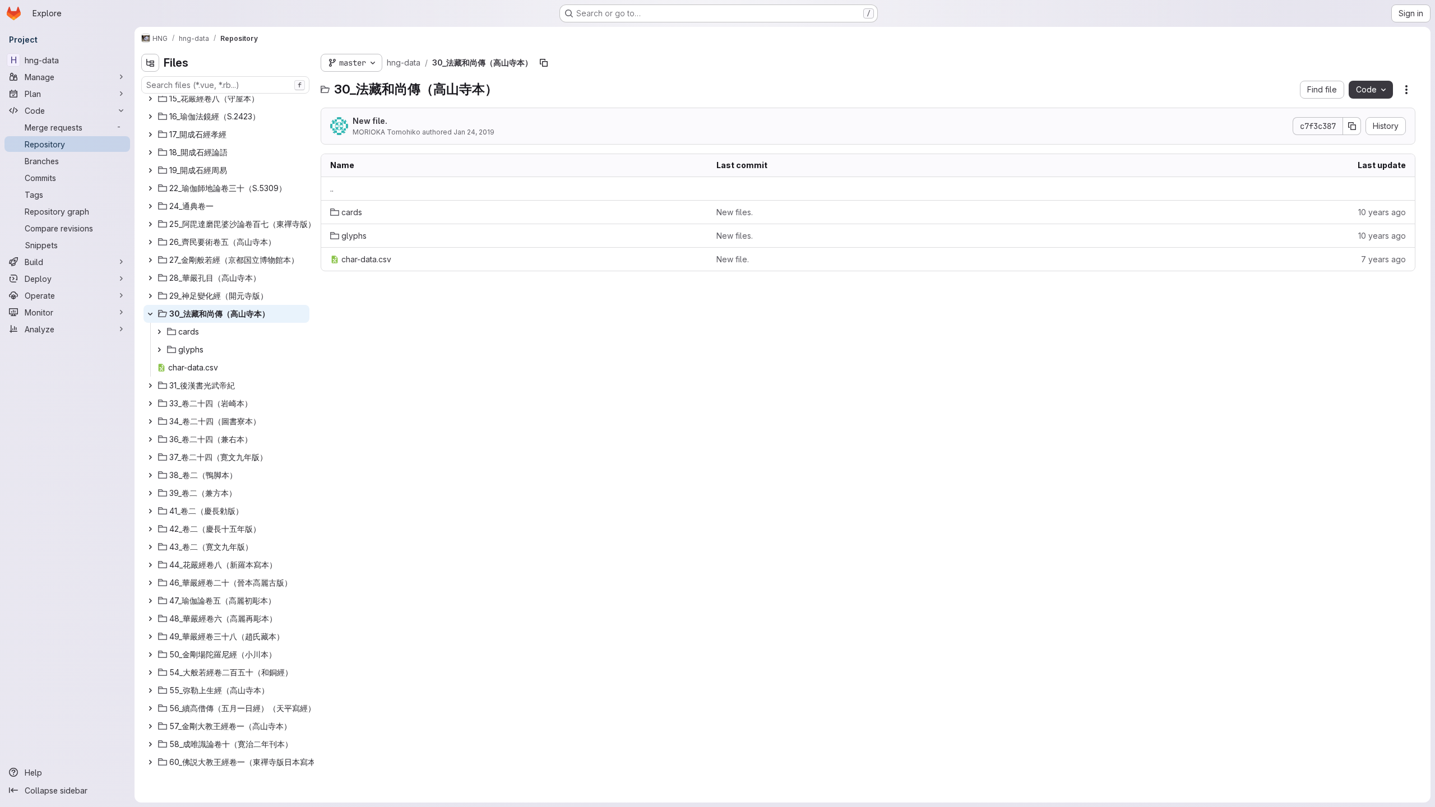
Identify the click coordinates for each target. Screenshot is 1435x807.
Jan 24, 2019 (473, 132)
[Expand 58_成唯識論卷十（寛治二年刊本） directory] (150, 744)
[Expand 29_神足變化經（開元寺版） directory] (150, 296)
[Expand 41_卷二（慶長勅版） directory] (150, 511)
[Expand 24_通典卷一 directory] (150, 206)
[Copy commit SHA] (1352, 126)
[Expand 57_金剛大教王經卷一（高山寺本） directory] (150, 726)
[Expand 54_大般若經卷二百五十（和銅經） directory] (150, 672)
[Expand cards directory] (159, 331)
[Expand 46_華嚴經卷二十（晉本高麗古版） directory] (150, 583)
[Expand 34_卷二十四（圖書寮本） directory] (150, 421)
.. (332, 188)
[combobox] (225, 85)
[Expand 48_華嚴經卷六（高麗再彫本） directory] (150, 618)
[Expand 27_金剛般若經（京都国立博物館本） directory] (150, 260)
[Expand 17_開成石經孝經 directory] (150, 134)
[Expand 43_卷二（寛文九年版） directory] (150, 547)
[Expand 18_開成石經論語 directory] (150, 152)
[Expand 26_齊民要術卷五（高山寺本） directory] (150, 242)
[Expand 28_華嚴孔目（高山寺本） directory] (150, 278)
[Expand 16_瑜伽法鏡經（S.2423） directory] (150, 116)
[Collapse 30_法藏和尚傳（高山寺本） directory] (150, 314)
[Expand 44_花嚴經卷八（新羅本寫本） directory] (150, 565)
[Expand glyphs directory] (159, 349)
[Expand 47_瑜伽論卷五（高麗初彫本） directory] (150, 600)
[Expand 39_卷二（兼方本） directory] (150, 493)
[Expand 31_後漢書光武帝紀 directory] (150, 385)
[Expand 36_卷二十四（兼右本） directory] (150, 439)
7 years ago (1383, 259)
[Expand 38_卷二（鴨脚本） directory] (150, 475)
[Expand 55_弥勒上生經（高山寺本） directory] (150, 690)
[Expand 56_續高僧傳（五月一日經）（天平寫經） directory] (150, 708)
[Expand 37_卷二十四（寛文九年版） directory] (150, 457)
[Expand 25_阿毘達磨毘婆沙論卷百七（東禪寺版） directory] (150, 224)
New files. (734, 212)
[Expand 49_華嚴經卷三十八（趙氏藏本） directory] (150, 636)
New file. (370, 121)
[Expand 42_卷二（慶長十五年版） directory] (150, 529)
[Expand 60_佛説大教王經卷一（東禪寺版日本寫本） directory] (150, 762)
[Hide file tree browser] (150, 63)
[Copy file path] (544, 63)
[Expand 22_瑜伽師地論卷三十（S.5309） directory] (150, 188)
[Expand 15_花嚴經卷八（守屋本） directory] (150, 98)
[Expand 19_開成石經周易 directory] (150, 170)
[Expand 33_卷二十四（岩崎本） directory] (150, 403)
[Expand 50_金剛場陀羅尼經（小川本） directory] (150, 654)
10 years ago (1382, 212)
